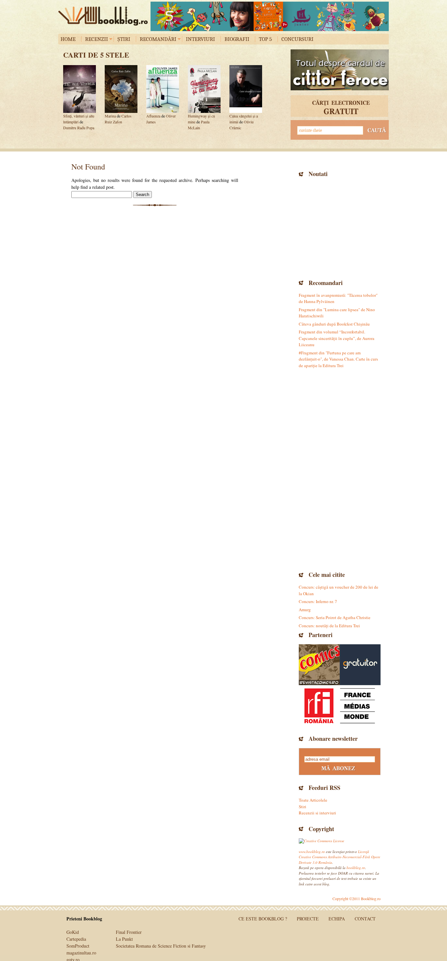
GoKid (72, 932)
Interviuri (200, 39)
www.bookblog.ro (312, 851)
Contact (365, 919)
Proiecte (308, 919)
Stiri (302, 807)
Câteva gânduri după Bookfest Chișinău (334, 324)
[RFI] (340, 705)
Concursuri (297, 39)
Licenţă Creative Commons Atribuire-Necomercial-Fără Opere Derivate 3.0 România (339, 857)
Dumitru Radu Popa (78, 127)
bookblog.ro (104, 16)
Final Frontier (129, 932)
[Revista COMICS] (319, 664)
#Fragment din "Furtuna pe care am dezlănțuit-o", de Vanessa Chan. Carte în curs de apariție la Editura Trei (338, 359)
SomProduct (77, 946)
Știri (123, 39)
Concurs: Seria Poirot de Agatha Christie (334, 617)
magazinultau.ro (81, 953)
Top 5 (265, 39)
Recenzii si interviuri (317, 813)
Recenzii (96, 39)
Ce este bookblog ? (263, 919)
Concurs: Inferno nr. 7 (318, 601)
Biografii (236, 39)
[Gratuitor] (360, 664)
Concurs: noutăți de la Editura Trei (329, 626)
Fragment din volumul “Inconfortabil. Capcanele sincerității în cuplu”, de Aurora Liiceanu (336, 338)
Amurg (305, 610)
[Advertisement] (340, 227)
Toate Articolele (313, 800)
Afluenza (153, 115)
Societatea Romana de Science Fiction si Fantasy (161, 946)
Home (68, 39)
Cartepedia (76, 939)
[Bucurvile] (270, 16)
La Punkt (124, 939)
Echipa (337, 919)
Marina (110, 115)
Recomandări (158, 39)
